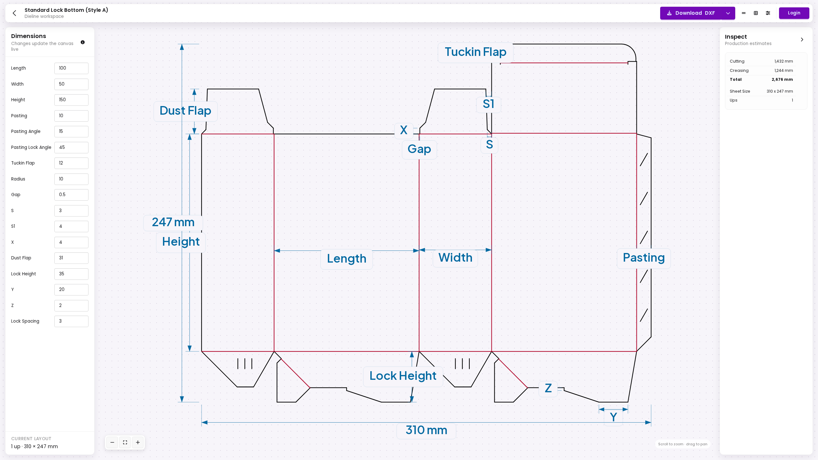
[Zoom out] (112, 442)
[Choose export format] (728, 13)
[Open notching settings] (743, 13)
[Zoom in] (137, 442)
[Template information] (83, 42)
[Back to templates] (14, 13)
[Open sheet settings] (768, 13)
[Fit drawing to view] (125, 442)
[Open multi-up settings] (755, 13)
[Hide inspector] (801, 39)
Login (794, 13)
